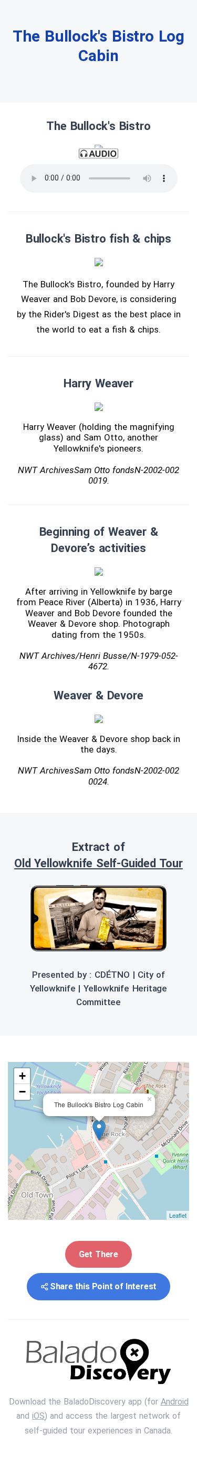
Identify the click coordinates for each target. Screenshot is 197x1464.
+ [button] (22, 1075)
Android (175, 1402)
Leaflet (177, 1215)
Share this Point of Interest (103, 1286)
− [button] (22, 1091)
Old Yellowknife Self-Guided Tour (98, 863)
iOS (38, 1416)
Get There (98, 1254)
